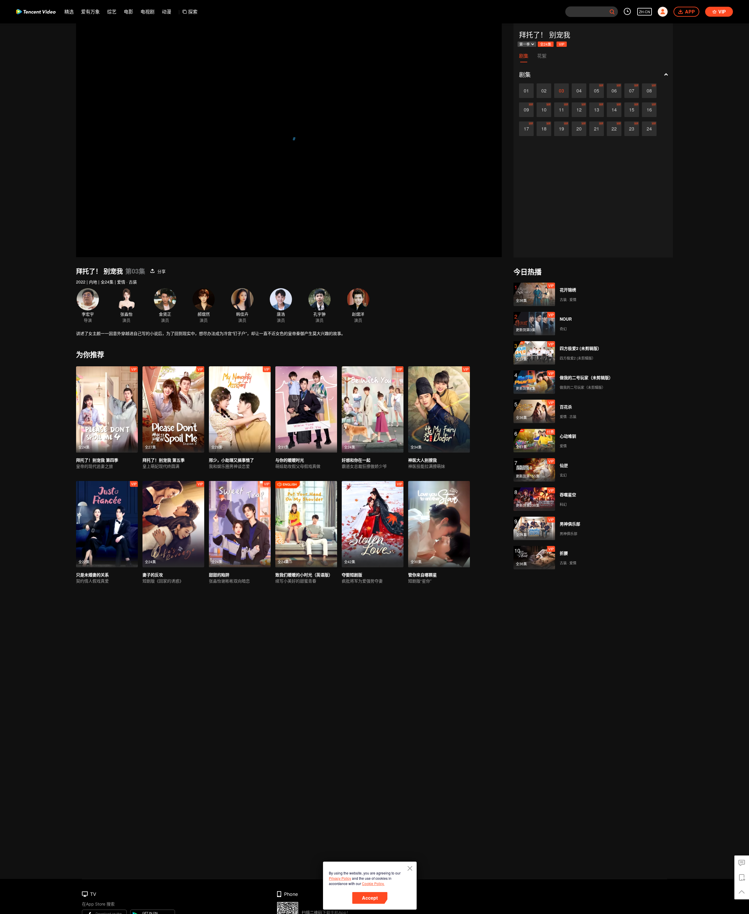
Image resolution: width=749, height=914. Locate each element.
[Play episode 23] (631, 128)
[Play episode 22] (614, 128)
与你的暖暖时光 (289, 460)
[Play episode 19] (561, 128)
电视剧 (147, 11)
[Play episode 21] (596, 128)
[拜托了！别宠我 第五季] (173, 409)
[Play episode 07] (631, 90)
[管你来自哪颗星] (439, 524)
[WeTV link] (36, 11)
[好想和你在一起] (372, 409)
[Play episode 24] (649, 128)
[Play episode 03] (561, 90)
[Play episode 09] (526, 109)
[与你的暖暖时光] (306, 409)
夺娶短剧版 (352, 575)
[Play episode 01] (526, 90)
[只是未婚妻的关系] (107, 524)
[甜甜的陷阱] (240, 524)
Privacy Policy (340, 878)
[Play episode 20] (579, 128)
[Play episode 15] (631, 109)
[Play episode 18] (544, 128)
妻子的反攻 (152, 575)
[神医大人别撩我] (439, 409)
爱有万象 (90, 11)
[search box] (612, 11)
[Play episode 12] (579, 109)
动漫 (166, 11)
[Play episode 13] (596, 109)
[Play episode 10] (544, 109)
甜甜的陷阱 (219, 575)
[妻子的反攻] (173, 524)
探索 (192, 11)
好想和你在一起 (356, 460)
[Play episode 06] (614, 90)
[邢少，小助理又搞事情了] (240, 409)
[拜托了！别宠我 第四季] (107, 409)
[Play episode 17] (526, 128)
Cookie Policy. (373, 883)
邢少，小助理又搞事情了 (231, 460)
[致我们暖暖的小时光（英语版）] (306, 524)
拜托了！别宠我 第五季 (163, 460)
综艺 (111, 11)
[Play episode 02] (544, 90)
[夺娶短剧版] (372, 524)
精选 (69, 11)
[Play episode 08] (649, 90)
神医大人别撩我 (422, 460)
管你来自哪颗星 (422, 575)
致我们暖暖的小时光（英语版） (304, 575)
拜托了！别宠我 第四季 (97, 460)
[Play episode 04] (579, 90)
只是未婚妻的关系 (92, 575)
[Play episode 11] (561, 109)
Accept (370, 897)
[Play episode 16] (649, 109)
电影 (128, 11)
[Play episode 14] (614, 109)
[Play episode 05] (596, 90)
